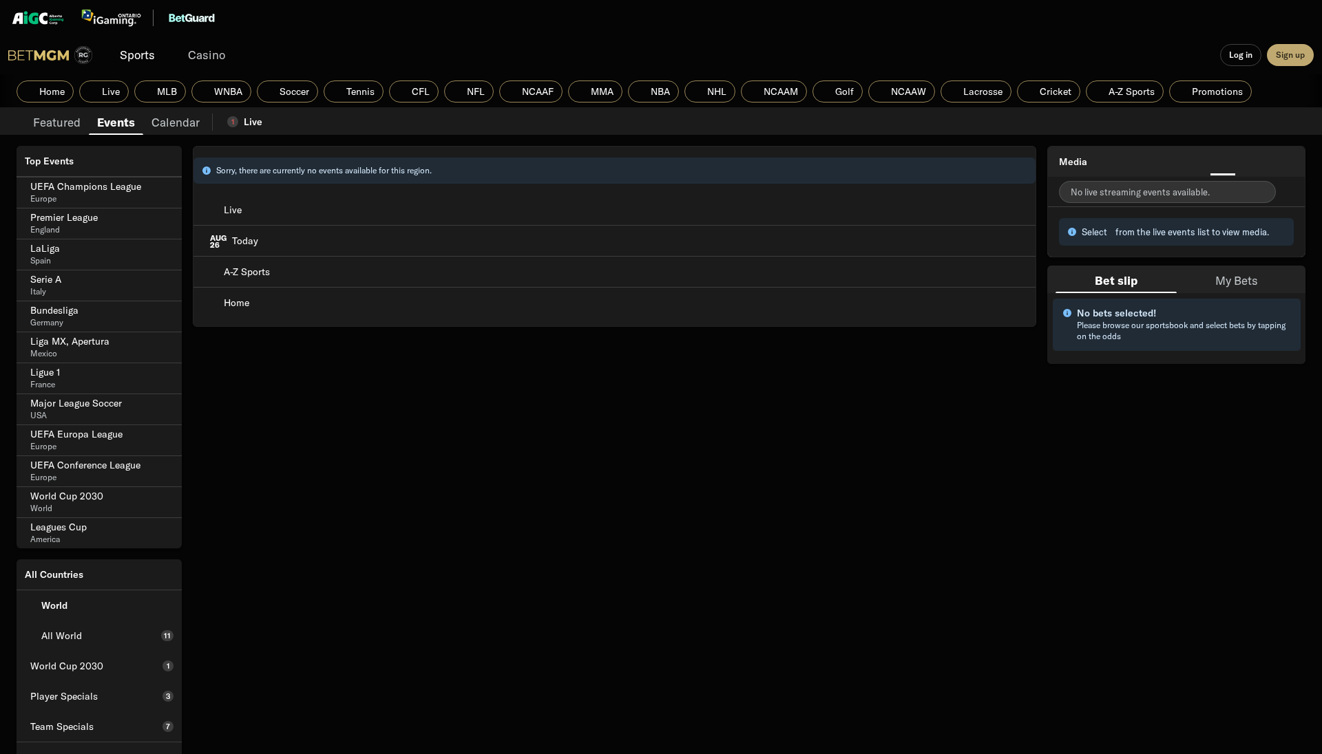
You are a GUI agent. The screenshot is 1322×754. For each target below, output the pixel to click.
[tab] (57, 121)
